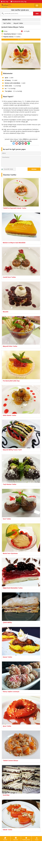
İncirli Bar (6, 795)
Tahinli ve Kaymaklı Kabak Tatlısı (14, 208)
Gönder (34, 169)
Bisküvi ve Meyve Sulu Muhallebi (14, 242)
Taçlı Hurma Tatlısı (9, 484)
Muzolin (5, 311)
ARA (37, 13)
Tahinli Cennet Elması (10, 760)
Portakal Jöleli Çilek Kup (11, 380)
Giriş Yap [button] (5, 1)
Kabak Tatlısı (7, 829)
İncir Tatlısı (7, 519)
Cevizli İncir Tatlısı (9, 277)
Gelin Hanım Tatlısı (9, 415)
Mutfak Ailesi (11, 19)
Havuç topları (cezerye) (11, 691)
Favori (22, 39)
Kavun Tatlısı (7, 657)
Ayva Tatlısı (7, 726)
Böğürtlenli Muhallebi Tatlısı (13, 588)
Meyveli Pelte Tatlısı (10, 346)
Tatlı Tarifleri (7, 23)
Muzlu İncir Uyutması (10, 553)
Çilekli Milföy (7, 622)
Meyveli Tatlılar (18, 23)
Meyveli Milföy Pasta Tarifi (12, 449)
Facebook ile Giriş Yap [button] (19, 1)
